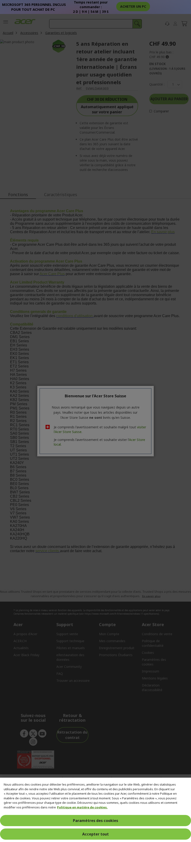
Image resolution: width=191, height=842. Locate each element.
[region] (95, 810)
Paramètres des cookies (95, 820)
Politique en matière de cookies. (82, 807)
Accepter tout (95, 834)
